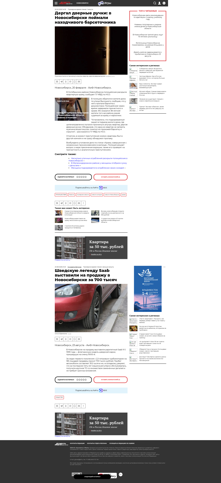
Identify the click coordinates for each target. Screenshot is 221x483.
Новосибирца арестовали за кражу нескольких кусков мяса (76, 219)
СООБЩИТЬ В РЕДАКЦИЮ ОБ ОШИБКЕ (121, 443)
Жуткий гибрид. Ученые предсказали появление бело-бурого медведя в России (152, 93)
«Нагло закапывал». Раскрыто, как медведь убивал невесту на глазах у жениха (152, 320)
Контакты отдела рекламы (97, 443)
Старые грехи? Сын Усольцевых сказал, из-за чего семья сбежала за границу (152, 336)
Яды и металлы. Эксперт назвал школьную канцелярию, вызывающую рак (150, 85)
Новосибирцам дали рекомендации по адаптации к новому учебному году (147, 17)
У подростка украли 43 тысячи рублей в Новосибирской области (112, 220)
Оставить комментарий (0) (110, 177)
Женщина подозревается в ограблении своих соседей (97, 168)
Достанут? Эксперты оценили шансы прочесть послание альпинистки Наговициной (152, 358)
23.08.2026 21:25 (60, 267)
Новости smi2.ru (62, 260)
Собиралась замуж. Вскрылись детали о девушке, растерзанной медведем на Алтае (151, 70)
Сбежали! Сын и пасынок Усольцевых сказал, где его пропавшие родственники (152, 351)
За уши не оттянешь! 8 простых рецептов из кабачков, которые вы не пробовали (152, 328)
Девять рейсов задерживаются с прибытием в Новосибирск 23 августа (148, 54)
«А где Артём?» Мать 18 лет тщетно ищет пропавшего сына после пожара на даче (151, 343)
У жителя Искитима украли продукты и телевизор (74, 227)
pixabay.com (110, 76)
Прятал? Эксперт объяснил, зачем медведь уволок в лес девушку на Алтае (151, 108)
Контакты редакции (77, 443)
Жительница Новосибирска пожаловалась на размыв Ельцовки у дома (148, 45)
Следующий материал (92, 476)
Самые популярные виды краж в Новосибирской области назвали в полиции (77, 213)
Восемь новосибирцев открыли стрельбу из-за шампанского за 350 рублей (112, 213)
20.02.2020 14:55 (60, 9)
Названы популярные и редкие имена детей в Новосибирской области (147, 26)
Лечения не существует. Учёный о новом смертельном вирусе (151, 100)
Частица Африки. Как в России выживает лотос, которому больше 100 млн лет (152, 78)
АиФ (69, 333)
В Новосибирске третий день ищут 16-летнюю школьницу (148, 36)
